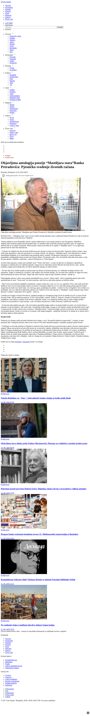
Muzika (12, 81)
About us (8, 677)
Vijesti (12, 68)
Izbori (12, 50)
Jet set (12, 118)
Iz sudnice (13, 70)
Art (11, 85)
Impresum (8, 685)
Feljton (12, 112)
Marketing (8, 662)
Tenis (11, 94)
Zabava (7, 17)
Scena (12, 120)
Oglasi (12, 61)
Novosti (8, 5)
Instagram (26, 342)
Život (11, 136)
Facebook (18, 342)
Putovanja (13, 111)
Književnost (14, 77)
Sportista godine (15, 100)
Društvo (12, 40)
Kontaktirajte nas (11, 660)
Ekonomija (9, 7)
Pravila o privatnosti (12, 681)
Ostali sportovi (15, 96)
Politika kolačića (11, 683)
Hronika (8, 9)
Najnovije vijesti (15, 36)
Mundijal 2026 (15, 98)
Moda (12, 138)
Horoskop (13, 123)
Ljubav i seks (14, 125)
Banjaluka (13, 48)
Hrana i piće (14, 132)
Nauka (12, 107)
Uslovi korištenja (11, 679)
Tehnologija (14, 109)
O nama (8, 675)
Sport (7, 13)
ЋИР (11, 23)
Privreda (12, 57)
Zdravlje (12, 130)
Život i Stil (9, 19)
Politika (12, 38)
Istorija (12, 105)
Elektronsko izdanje (12, 668)
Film (11, 79)
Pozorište (13, 75)
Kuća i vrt (13, 134)
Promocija (13, 63)
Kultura (8, 11)
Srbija (12, 42)
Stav (11, 52)
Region (12, 44)
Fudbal (12, 90)
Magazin (8, 15)
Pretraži (60, 27)
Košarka (12, 92)
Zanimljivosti (14, 121)
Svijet (12, 46)
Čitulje (7, 664)
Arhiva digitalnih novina (13, 666)
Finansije (13, 59)
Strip (11, 83)
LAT (7, 23)
